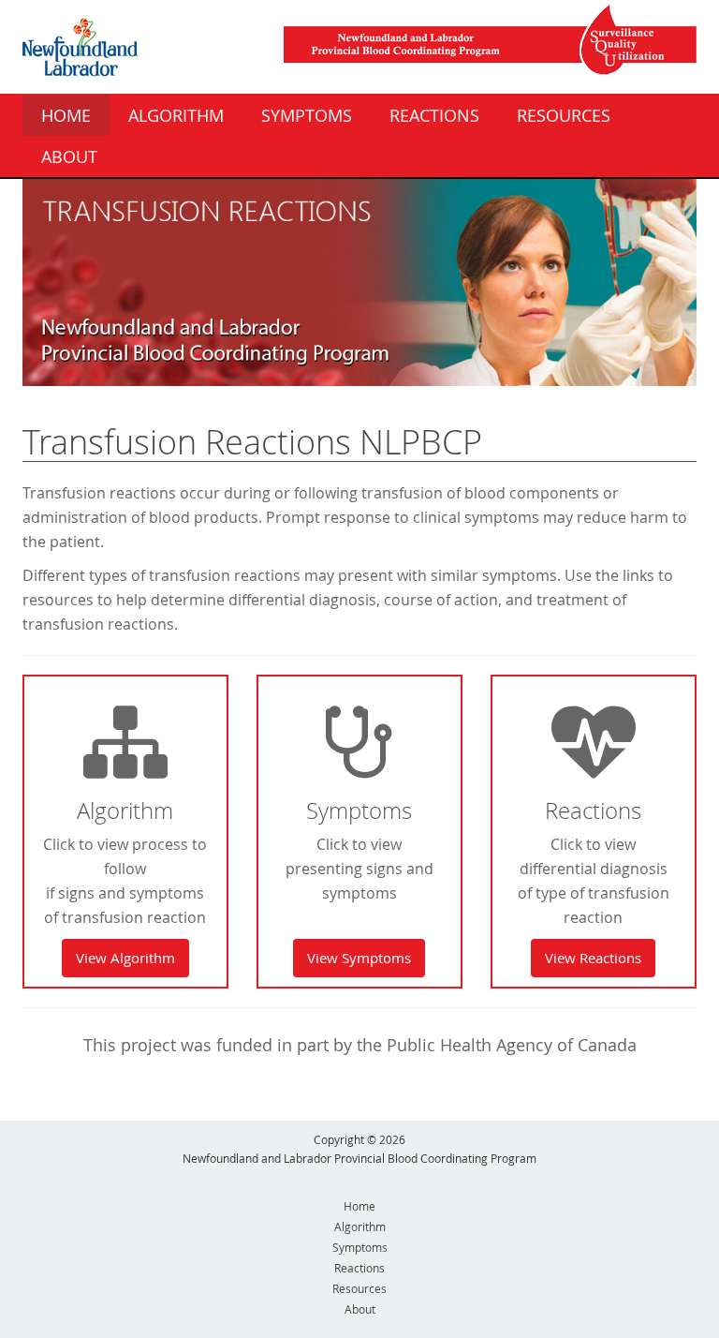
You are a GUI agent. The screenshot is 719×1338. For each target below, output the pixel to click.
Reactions (434, 115)
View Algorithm (125, 957)
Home (66, 115)
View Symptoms (359, 957)
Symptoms (306, 115)
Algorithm (176, 115)
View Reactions (593, 957)
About (69, 156)
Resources (563, 115)
